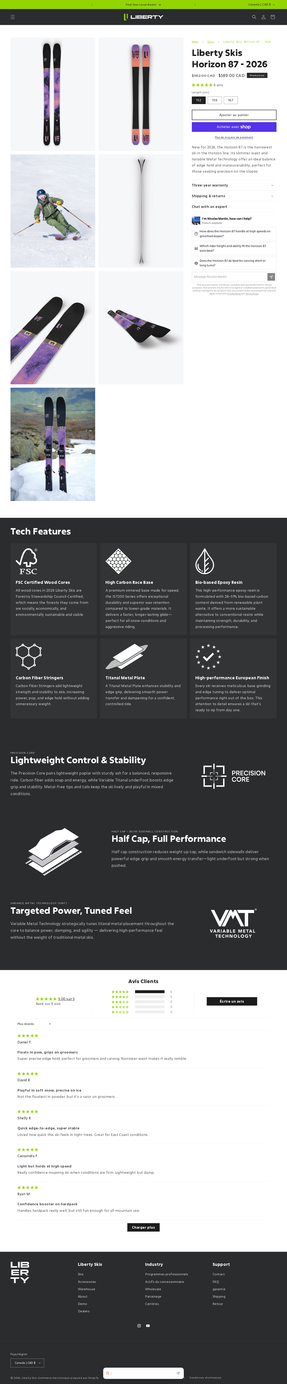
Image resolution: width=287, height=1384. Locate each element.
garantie (219, 1289)
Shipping (219, 1296)
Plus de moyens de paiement (234, 137)
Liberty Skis (29, 1377)
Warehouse (86, 1289)
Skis (210, 41)
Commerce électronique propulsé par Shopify (68, 1377)
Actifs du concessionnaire (164, 1282)
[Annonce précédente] (91, 5)
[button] (12, 17)
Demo (82, 1304)
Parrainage (153, 1296)
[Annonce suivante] (195, 5)
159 (214, 100)
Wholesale (153, 1289)
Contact (219, 1274)
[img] (27, 1035)
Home (195, 41)
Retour (218, 1304)
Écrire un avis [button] (232, 1001)
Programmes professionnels (166, 1274)
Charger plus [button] (143, 1227)
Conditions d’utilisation (205, 1377)
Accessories (87, 1282)
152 (198, 100)
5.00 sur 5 (66, 999)
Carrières (152, 1304)
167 (230, 100)
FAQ (216, 1282)
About (83, 1296)
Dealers (84, 1311)
